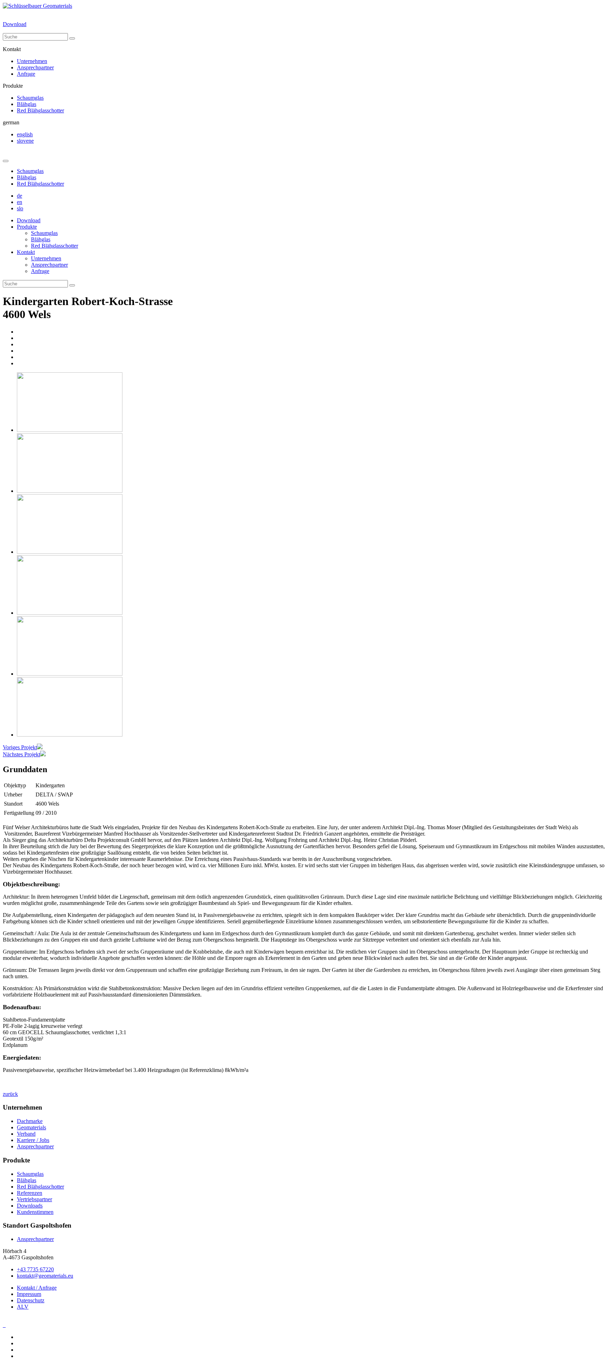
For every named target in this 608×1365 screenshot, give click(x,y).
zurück (10, 1094)
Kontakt (26, 252)
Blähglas (26, 104)
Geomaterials (31, 1127)
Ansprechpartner (35, 67)
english (25, 134)
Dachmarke (30, 1121)
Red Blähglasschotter (40, 110)
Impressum (29, 1294)
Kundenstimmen (35, 1212)
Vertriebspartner (34, 1199)
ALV (22, 1307)
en (19, 202)
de (19, 196)
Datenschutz (30, 1300)
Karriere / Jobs (33, 1140)
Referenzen (29, 1193)
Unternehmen (32, 61)
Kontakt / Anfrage (37, 1288)
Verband (26, 1134)
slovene (25, 141)
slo (20, 208)
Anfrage (26, 74)
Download (14, 24)
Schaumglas (30, 98)
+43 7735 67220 (35, 1269)
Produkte (27, 227)
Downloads (30, 1206)
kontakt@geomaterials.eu (45, 1276)
